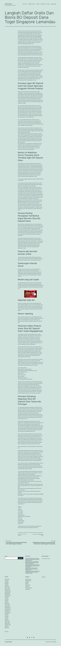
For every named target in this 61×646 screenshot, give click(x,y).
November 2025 (7, 592)
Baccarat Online (28, 579)
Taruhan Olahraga (28, 587)
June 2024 (7, 616)
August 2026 (7, 579)
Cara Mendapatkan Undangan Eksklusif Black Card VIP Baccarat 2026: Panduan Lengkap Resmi (32, 565)
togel (26, 229)
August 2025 (7, 596)
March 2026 (7, 586)
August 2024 (7, 613)
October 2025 (7, 593)
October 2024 (7, 610)
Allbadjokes (8, 3)
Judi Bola (37, 3)
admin (20, 535)
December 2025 (7, 590)
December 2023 (7, 624)
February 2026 (7, 587)
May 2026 (6, 583)
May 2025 (6, 600)
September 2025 (8, 594)
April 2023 (6, 626)
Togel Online (42, 3)
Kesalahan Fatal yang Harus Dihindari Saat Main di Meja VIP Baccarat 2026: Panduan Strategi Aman (32, 562)
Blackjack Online (31, 3)
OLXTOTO (54, 641)
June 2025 (7, 599)
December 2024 (7, 607)
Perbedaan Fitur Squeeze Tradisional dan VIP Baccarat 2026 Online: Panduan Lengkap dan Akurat (32, 572)
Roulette (48, 3)
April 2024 (6, 619)
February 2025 (7, 604)
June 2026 (7, 582)
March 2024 (7, 620)
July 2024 (6, 614)
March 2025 (7, 603)
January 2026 (7, 589)
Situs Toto (43, 576)
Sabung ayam (53, 3)
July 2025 (6, 597)
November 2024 (8, 609)
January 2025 (7, 606)
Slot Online (25, 3)
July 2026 (6, 580)
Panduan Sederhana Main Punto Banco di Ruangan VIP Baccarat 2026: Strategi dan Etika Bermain (32, 559)
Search (6, 556)
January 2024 (7, 623)
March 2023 (7, 627)
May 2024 (6, 617)
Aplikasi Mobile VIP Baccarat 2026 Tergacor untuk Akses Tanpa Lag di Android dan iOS (31, 568)
